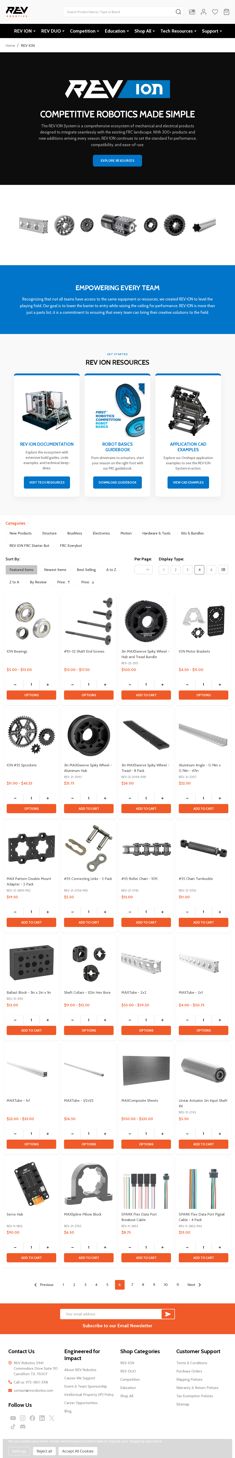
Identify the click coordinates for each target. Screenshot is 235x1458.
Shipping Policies (189, 1379)
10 (166, 1285)
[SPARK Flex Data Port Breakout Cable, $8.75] (146, 1184)
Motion (126, 533)
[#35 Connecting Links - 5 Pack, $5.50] (89, 848)
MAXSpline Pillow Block (82, 1214)
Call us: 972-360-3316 (31, 1382)
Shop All (142, 31)
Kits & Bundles (192, 533)
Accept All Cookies (78, 1451)
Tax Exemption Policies (194, 1396)
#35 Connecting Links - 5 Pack (88, 878)
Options (31, 695)
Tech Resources (176, 31)
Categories (15, 523)
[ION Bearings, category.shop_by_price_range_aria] (31, 621)
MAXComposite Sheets (139, 1100)
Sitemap (182, 1404)
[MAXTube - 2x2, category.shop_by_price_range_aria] (146, 962)
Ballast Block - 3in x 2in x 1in (29, 992)
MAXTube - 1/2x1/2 (79, 1100)
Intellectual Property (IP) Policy (89, 1394)
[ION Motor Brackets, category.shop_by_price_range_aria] (203, 621)
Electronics (101, 533)
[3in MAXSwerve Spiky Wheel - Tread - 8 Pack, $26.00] (146, 735)
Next (191, 1285)
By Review (38, 582)
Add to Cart (146, 695)
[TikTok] (13, 1426)
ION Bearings (17, 651)
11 (177, 1285)
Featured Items (21, 570)
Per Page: (143, 559)
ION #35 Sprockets (22, 765)
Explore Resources (117, 160)
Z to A (14, 582)
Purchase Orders (189, 1371)
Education (115, 31)
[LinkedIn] (42, 1418)
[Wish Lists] (215, 12)
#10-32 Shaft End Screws (84, 651)
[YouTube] (13, 1418)
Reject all (44, 1451)
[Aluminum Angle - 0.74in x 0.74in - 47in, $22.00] (203, 735)
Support (210, 31)
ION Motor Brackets (194, 651)
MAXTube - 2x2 (133, 992)
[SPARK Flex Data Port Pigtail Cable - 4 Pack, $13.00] (203, 1184)
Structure (49, 533)
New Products (20, 533)
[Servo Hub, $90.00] (31, 1184)
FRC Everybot (71, 545)
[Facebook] (32, 1418)
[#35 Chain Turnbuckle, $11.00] (203, 848)
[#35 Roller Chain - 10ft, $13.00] (146, 848)
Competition (82, 31)
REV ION (23, 31)
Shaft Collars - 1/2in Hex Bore (87, 992)
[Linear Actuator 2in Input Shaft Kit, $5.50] (203, 1070)
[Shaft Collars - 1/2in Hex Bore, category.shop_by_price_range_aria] (89, 962)
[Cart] (226, 12)
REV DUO (51, 31)
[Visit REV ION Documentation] (47, 435)
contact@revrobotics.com (33, 1390)
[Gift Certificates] (192, 12)
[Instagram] (23, 1418)
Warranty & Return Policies (197, 1388)
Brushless (74, 533)
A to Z (111, 570)
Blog (67, 1411)
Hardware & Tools (156, 533)
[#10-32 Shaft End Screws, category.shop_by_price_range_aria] (89, 621)
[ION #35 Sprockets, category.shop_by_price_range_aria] (31, 735)
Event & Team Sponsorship (85, 1386)
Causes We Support (79, 1378)
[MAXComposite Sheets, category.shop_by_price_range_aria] (146, 1070)
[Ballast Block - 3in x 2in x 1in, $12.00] (31, 962)
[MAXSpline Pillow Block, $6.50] (89, 1184)
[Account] (204, 12)
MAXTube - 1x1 (18, 1100)
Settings (19, 1451)
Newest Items (55, 570)
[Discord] (23, 1426)
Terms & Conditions (191, 1363)
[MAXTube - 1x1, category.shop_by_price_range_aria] (31, 1070)
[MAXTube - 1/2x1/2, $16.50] (89, 1070)
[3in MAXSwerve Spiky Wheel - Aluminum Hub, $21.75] (89, 735)
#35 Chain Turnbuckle (196, 878)
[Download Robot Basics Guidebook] (117, 435)
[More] (34, 31)
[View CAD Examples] (188, 435)
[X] (51, 1418)
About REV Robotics (80, 1370)
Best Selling (86, 570)
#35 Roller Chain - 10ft (139, 878)
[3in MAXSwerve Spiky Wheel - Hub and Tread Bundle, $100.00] (146, 621)
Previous (46, 1285)
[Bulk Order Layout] (223, 569)
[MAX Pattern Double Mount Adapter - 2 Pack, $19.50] (31, 848)
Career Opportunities (81, 1403)
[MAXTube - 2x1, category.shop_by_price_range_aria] (203, 962)
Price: (65, 583)
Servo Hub (15, 1214)
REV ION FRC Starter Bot (29, 545)
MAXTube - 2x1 (191, 992)
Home (10, 45)
